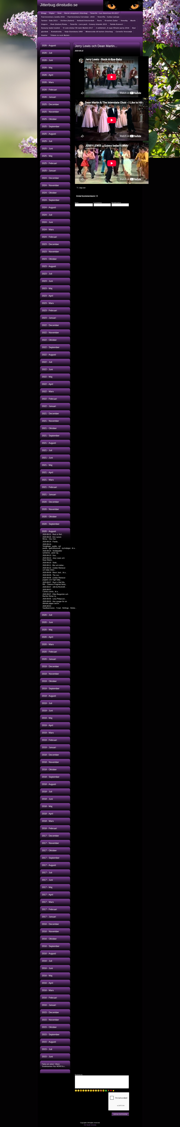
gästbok (44, 32)
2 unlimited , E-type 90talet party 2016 (112, 28)
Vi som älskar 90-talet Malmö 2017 (78, 28)
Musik (133, 21)
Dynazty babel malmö (50, 28)
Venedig (124, 21)
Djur (134, 28)
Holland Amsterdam (85, 21)
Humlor (44, 35)
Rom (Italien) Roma (58, 24)
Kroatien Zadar (111, 21)
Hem (60, 13)
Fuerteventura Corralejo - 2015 (81, 17)
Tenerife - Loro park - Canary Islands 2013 (88, 24)
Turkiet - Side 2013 (49, 21)
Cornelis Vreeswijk (124, 32)
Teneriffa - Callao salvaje (108, 17)
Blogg (43, 13)
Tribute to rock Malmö (59, 35)
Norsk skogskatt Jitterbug (75, 13)
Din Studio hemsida (90, 1125)
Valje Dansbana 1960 (74, 32)
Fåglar (52, 13)
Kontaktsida (56, 32)
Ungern (44, 24)
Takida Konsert (116, 24)
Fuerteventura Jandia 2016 (53, 17)
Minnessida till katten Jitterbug (99, 32)
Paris (99, 21)
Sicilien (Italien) (67, 21)
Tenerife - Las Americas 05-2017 (104, 13)
